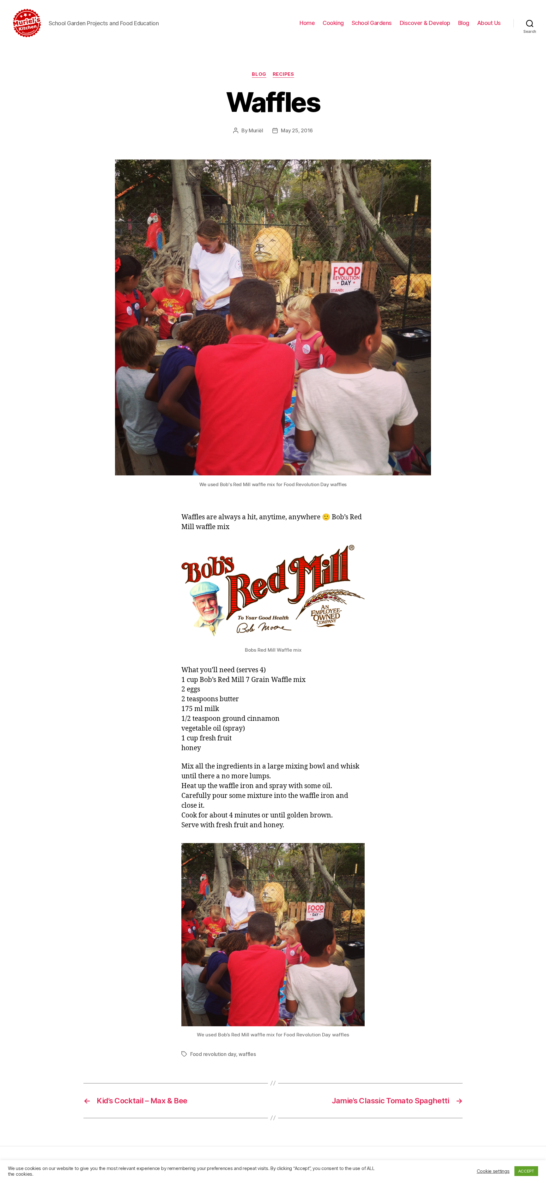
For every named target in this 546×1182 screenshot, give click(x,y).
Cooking (333, 23)
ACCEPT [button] (526, 1170)
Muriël (256, 130)
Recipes (283, 74)
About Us (489, 23)
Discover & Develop (425, 23)
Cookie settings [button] (493, 1171)
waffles (247, 1054)
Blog (463, 23)
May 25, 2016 (297, 130)
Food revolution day (213, 1054)
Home (307, 23)
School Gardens (372, 23)
